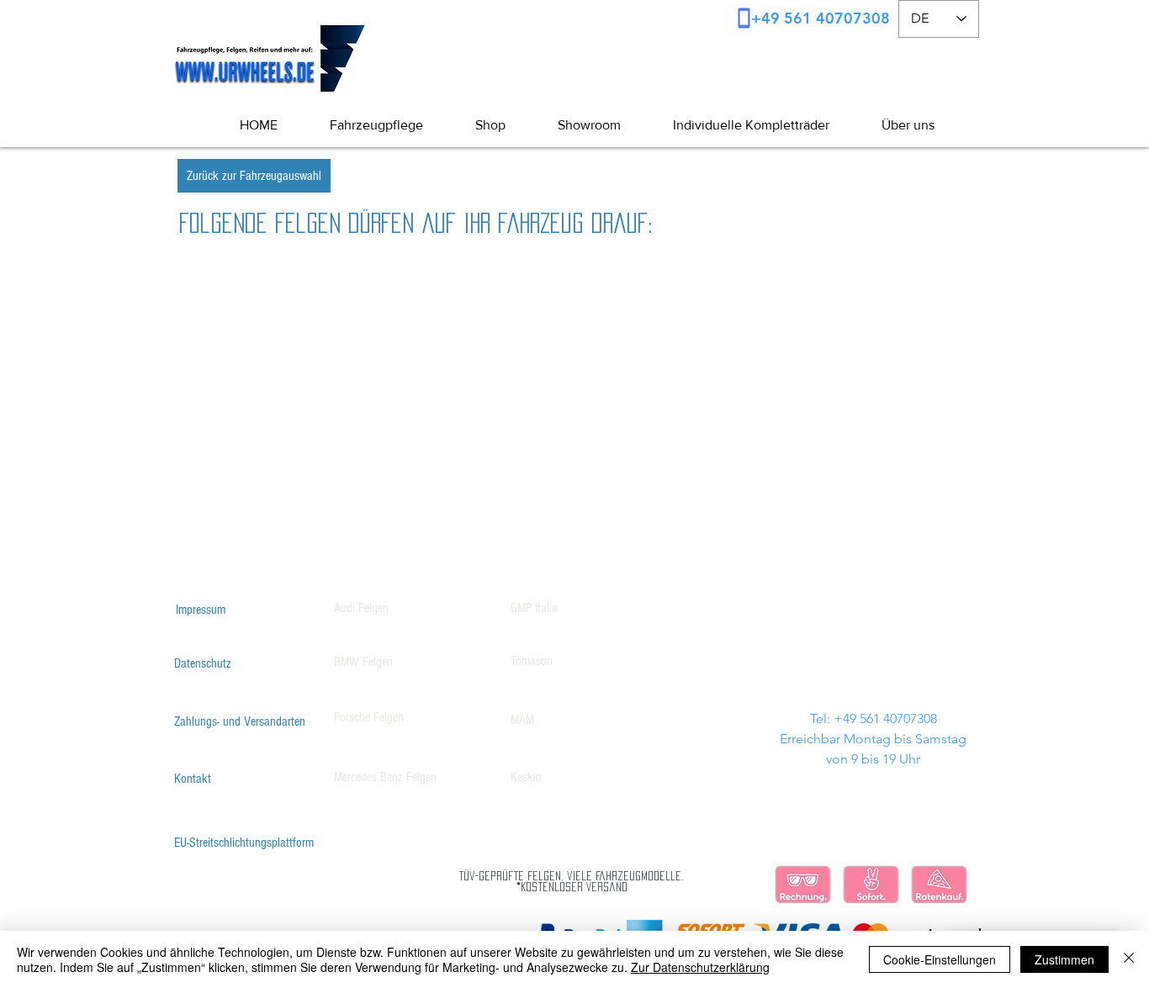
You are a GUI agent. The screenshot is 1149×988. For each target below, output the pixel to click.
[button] (894, 125)
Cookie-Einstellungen (939, 959)
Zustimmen (1064, 959)
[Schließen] (1129, 959)
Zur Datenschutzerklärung (700, 967)
